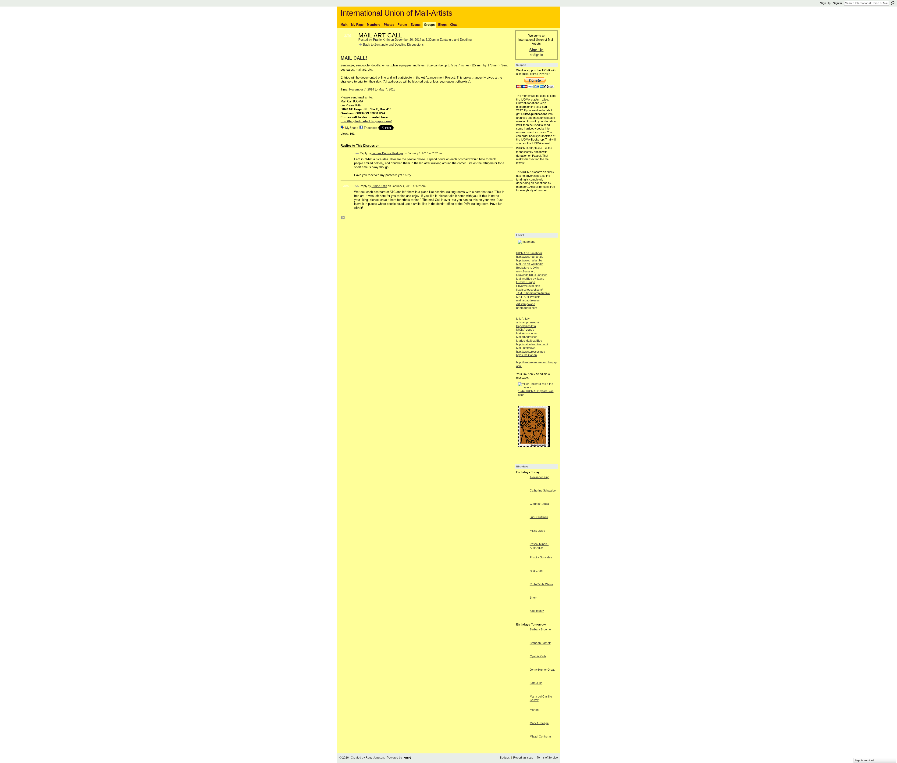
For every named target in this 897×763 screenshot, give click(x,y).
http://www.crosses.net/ (530, 351)
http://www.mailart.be (529, 260)
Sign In (837, 3)
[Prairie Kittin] (348, 45)
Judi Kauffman (539, 517)
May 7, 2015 (386, 89)
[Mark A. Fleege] (521, 732)
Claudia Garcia (539, 504)
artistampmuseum (527, 322)
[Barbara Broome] (521, 638)
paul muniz (537, 611)
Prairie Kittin (381, 39)
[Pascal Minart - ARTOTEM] (521, 552)
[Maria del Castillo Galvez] (521, 705)
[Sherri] (521, 606)
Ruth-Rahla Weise (541, 584)
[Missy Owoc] (521, 539)
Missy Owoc (537, 530)
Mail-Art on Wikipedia (529, 264)
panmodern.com (526, 308)
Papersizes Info (526, 326)
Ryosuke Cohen (526, 355)
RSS (343, 218)
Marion (534, 710)
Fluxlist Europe (525, 282)
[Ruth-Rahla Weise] (521, 593)
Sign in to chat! (864, 760)
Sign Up (825, 3)
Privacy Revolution (528, 286)
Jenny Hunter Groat (542, 669)
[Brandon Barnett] (521, 651)
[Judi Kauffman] (521, 526)
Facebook (370, 128)
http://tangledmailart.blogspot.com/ (366, 121)
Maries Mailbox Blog (529, 340)
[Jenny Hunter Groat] (521, 678)
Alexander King (539, 477)
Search (892, 3)
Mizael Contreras (541, 736)
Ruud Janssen (375, 757)
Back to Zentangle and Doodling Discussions (393, 44)
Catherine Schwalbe (543, 490)
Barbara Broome (540, 629)
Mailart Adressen (526, 337)
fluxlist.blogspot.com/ (529, 289)
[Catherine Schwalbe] (521, 499)
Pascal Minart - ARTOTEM (539, 546)
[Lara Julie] (521, 691)
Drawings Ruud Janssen (532, 275)
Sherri (533, 597)
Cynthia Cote (538, 656)
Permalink (357, 153)
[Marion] (521, 718)
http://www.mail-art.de (529, 256)
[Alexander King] (521, 486)
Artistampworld (525, 304)
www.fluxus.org (525, 271)
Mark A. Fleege (539, 723)
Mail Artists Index (526, 333)
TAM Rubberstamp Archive (533, 293)
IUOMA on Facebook (529, 253)
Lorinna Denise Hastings (387, 153)
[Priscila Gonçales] (521, 566)
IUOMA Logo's (525, 329)
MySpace (351, 128)
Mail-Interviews (525, 348)
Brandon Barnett (540, 643)
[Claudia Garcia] (521, 512)
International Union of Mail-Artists (396, 13)
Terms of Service (547, 757)
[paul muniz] (521, 619)
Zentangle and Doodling (456, 39)
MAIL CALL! (354, 58)
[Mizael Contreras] (521, 745)
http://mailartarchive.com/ (532, 344)
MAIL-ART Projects (528, 297)
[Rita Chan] (521, 579)
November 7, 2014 (361, 89)
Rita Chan (536, 570)
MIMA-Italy (523, 318)
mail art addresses (528, 300)
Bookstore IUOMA (527, 267)
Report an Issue (523, 757)
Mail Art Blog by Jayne (530, 278)
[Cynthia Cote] (521, 665)
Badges (505, 757)
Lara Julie (536, 683)
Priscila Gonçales (541, 557)
